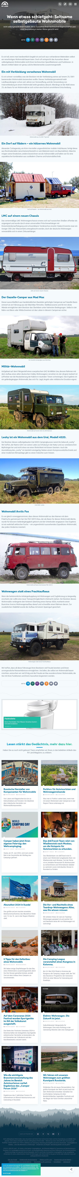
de (70, 4)
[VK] (48, 1134)
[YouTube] (53, 1134)
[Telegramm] (43, 1134)
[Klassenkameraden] (58, 1134)
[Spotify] (38, 1134)
